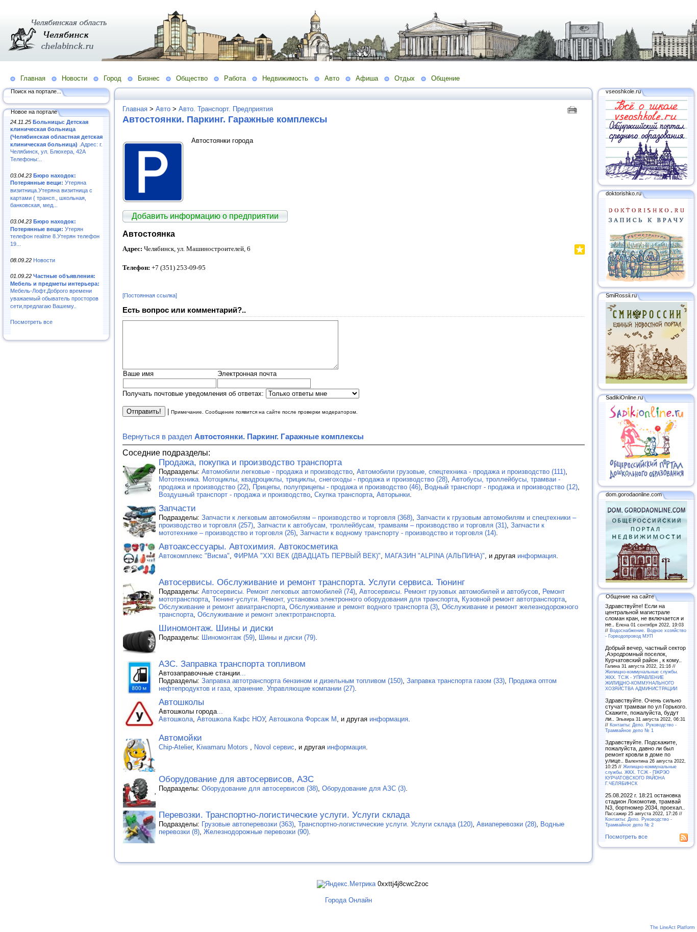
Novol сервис (274, 747)
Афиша (367, 78)
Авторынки (393, 494)
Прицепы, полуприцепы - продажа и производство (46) (336, 487)
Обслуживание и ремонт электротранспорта (265, 614)
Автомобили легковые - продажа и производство (277, 471)
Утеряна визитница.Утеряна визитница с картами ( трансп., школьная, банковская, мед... (51, 190)
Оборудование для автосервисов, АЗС (236, 779)
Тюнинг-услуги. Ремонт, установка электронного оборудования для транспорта (335, 599)
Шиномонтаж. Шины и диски (216, 628)
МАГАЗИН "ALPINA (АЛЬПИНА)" (435, 556)
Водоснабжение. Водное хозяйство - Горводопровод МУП (645, 633)
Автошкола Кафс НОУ (231, 719)
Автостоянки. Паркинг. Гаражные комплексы (224, 119)
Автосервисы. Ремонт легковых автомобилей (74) (278, 591)
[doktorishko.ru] (646, 279)
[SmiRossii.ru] (646, 382)
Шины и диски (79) (287, 637)
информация (536, 556)
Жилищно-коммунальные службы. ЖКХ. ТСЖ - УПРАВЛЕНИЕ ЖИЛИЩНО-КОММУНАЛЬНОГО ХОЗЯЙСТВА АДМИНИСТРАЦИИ (641, 680)
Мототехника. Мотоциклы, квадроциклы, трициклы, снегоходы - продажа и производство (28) (303, 479)
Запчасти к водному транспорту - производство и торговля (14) (398, 533)
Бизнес (149, 78)
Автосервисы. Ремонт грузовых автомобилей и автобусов (448, 591)
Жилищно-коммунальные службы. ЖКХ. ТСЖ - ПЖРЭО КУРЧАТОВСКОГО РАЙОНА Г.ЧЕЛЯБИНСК (641, 775)
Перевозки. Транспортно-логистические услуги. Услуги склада (284, 815)
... (243, 673)
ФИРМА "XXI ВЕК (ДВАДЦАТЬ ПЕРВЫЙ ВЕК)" (307, 556)
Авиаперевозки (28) (506, 824)
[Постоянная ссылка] (149, 295)
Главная (32, 78)
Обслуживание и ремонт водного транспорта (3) (363, 607)
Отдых (404, 78)
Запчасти (177, 508)
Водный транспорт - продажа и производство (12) (501, 487)
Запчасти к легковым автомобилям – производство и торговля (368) (307, 517)
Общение (445, 78)
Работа (235, 78)
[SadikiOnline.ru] (646, 478)
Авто (332, 78)
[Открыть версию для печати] (573, 109)
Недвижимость (285, 78)
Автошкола (176, 719)
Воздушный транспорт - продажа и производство (234, 494)
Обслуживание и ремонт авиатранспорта (222, 607)
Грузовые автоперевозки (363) (248, 824)
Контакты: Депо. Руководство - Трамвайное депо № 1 (641, 727)
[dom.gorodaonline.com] (646, 580)
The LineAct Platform (672, 927)
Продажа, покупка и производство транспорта (250, 462)
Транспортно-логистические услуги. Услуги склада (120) (385, 824)
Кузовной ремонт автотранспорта (513, 599)
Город (112, 78)
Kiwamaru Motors (223, 747)
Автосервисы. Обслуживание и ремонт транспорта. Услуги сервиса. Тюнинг (312, 582)
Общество (192, 78)
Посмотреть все (31, 322)
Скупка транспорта (343, 494)
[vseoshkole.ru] (646, 177)
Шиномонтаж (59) (228, 637)
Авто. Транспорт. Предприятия (226, 109)
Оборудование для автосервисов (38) (260, 788)
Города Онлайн (348, 900)
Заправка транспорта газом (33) (456, 681)
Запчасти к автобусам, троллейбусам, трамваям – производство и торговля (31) (382, 525)
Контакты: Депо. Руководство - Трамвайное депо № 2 (638, 821)
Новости (74, 78)
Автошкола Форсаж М (303, 719)
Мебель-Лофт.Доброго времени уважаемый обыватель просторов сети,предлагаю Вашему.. (54, 291)
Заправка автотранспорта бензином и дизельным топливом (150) (302, 681)
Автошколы (181, 702)
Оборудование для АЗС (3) (364, 788)
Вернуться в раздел (243, 436)
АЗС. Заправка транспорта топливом (232, 664)
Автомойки (180, 738)
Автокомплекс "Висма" (194, 556)
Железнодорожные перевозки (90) (256, 832)
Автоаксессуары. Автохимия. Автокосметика (248, 546)
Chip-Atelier (175, 747)
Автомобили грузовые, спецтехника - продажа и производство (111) (461, 471)
